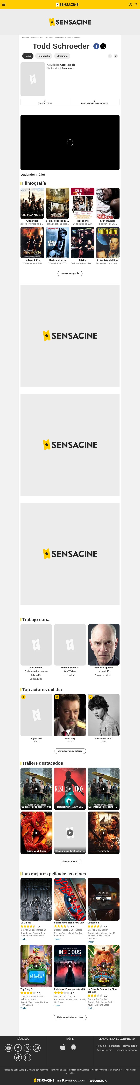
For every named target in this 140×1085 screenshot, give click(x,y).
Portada (25, 37)
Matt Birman (36, 667)
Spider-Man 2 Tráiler (36, 851)
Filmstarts (114, 1045)
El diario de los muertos (57, 220)
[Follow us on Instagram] (37, 1048)
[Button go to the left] (110, 56)
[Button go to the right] (116, 56)
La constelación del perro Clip (36, 807)
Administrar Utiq (99, 1070)
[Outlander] (32, 203)
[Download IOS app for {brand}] (65, 1046)
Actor (63, 64)
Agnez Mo (36, 738)
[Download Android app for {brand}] (75, 1046)
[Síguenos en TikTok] (18, 1057)
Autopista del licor (108, 260)
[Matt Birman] (36, 645)
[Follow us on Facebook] (18, 1048)
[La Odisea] (36, 899)
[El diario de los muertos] (57, 203)
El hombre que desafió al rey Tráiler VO (70, 851)
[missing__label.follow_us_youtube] (9, 1048)
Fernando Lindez (104, 738)
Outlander (32, 220)
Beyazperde (130, 1045)
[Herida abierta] (57, 242)
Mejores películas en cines (70, 1017)
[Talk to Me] (82, 203)
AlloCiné (101, 1045)
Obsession (93, 922)
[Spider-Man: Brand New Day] (70, 899)
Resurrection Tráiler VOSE (70, 807)
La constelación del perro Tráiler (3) (104, 807)
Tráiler (23, 939)
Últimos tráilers (70, 861)
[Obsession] (104, 899)
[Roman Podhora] (70, 645)
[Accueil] (67, 4)
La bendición (32, 260)
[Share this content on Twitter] (103, 46)
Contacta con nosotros (37, 1070)
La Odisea (25, 922)
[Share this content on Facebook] (96, 46)
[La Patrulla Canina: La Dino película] (104, 966)
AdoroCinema (104, 1050)
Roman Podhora (70, 667)
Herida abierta (57, 260)
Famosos (35, 37)
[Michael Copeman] (104, 645)
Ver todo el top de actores (70, 751)
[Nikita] (82, 242)
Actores (44, 37)
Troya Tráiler (103, 851)
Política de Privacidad (79, 1070)
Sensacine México (126, 1050)
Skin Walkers (107, 220)
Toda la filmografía (70, 273)
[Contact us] (28, 1057)
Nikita (82, 260)
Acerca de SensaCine (14, 1070)
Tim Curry (70, 738)
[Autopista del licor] (108, 242)
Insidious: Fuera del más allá (69, 989)
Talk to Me (82, 220)
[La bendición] (32, 242)
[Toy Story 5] (36, 966)
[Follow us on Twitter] (28, 1048)
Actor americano (57, 37)
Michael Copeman (103, 667)
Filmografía (34, 183)
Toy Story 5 (26, 989)
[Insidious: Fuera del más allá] (70, 966)
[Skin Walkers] (108, 203)
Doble (71, 64)
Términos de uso (58, 1070)
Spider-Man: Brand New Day (69, 922)
